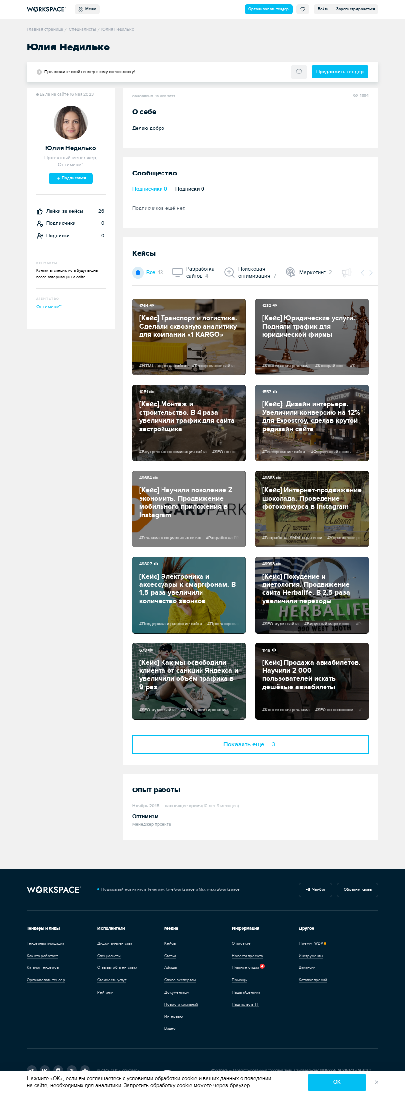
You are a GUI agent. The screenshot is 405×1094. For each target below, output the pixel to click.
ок (337, 1082)
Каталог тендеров (43, 967)
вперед (370, 272)
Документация (177, 992)
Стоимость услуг (111, 980)
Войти (323, 9)
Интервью (173, 1016)
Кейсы (170, 943)
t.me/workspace (180, 889)
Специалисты (109, 956)
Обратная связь (358, 889)
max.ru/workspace (223, 889)
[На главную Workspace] (54, 890)
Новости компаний (181, 1004)
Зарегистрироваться (355, 9)
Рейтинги (105, 992)
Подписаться (73, 178)
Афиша (170, 967)
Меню (89, 9)
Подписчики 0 (149, 189)
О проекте (241, 943)
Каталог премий (313, 980)
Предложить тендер (340, 72)
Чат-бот (317, 889)
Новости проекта (247, 956)
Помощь (239, 980)
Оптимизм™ (49, 307)
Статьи (170, 956)
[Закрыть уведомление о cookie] (377, 1083)
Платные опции (245, 967)
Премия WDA (311, 943)
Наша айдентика (246, 992)
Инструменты (311, 956)
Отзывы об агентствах (117, 967)
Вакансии (307, 967)
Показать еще (249, 744)
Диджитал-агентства (114, 943)
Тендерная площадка (45, 943)
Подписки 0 (189, 189)
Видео (170, 1028)
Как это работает (42, 956)
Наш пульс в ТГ (245, 1004)
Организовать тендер (268, 9)
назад (362, 272)
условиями (140, 1078)
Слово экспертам (180, 980)
